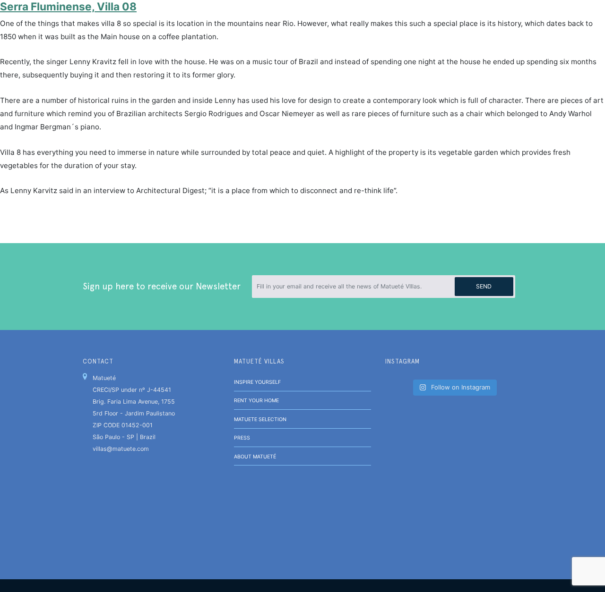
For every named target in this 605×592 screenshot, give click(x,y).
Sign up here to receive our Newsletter (162, 286)
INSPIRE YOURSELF (257, 382)
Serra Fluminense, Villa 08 (68, 6)
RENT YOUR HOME (256, 400)
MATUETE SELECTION (260, 419)
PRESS (242, 438)
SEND (484, 286)
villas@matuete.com (121, 448)
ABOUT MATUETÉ (255, 457)
